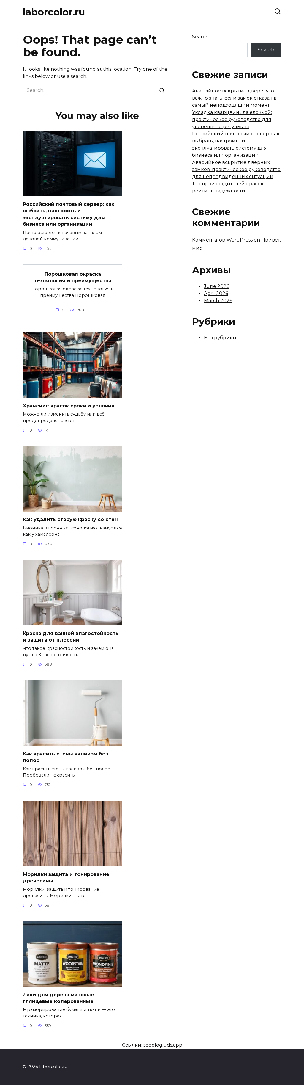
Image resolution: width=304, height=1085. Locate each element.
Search (200, 37)
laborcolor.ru (54, 12)
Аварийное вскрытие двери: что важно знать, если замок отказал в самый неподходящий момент (234, 98)
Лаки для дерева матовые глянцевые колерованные (58, 998)
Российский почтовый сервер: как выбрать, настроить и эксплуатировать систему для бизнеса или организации (68, 214)
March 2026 (218, 300)
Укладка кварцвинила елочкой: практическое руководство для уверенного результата (232, 119)
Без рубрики (220, 338)
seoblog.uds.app (162, 1045)
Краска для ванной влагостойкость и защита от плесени (70, 637)
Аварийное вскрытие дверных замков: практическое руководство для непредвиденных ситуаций (236, 169)
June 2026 (216, 286)
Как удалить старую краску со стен (70, 519)
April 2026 (216, 293)
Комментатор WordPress (222, 240)
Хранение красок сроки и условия (69, 405)
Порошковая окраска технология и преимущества (72, 277)
